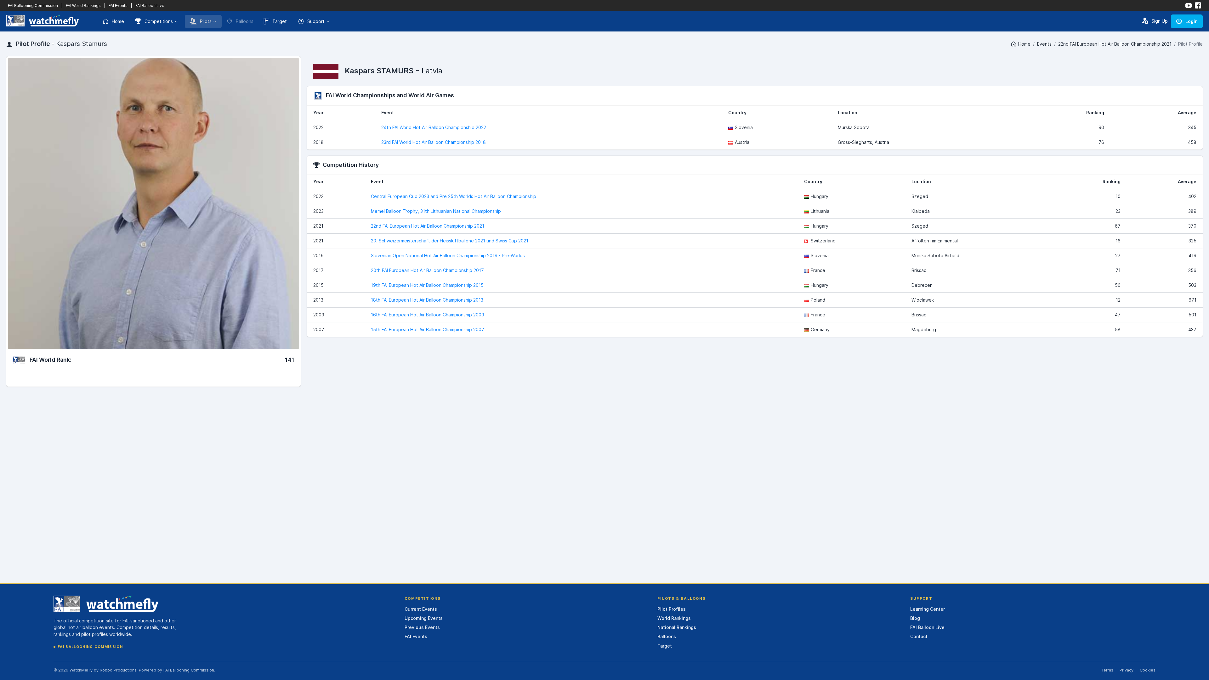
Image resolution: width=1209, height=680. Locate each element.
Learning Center (927, 609)
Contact (919, 636)
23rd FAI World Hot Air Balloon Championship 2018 (433, 142)
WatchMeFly (81, 670)
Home (118, 21)
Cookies (1147, 670)
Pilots (206, 21)
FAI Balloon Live (149, 5)
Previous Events (422, 627)
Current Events (421, 609)
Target (279, 21)
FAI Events (118, 5)
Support (316, 21)
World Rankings (674, 618)
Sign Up (1159, 21)
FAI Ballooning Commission (33, 5)
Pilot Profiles (671, 609)
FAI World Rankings (83, 5)
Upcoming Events (424, 618)
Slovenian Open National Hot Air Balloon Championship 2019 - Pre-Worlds (448, 255)
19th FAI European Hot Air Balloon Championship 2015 (427, 285)
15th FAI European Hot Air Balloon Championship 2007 (427, 329)
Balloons (666, 636)
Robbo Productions (118, 670)
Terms (1107, 670)
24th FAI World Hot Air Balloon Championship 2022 (433, 127)
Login (1191, 21)
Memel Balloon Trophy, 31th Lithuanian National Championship (436, 211)
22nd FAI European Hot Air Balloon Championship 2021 (1115, 44)
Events (1044, 44)
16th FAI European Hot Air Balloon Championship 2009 (427, 314)
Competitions (159, 21)
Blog (915, 618)
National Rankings (676, 627)
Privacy (1126, 670)
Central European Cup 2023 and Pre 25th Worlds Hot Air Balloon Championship (453, 196)
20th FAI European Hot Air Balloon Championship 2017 (427, 270)
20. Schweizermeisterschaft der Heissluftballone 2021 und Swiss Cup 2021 (449, 240)
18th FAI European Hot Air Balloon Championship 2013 (427, 300)
